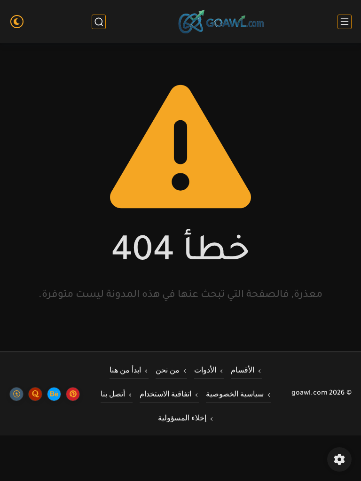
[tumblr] (16, 394)
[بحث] (99, 22)
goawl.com (309, 393)
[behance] (54, 394)
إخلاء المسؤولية (182, 417)
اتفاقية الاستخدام (165, 393)
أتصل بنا (113, 393)
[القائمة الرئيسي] (344, 22)
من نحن (168, 370)
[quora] (35, 394)
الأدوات (205, 370)
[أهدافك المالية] (221, 22)
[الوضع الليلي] (17, 21)
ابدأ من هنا (125, 370)
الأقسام (242, 370)
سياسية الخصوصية (235, 393)
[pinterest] (73, 394)
